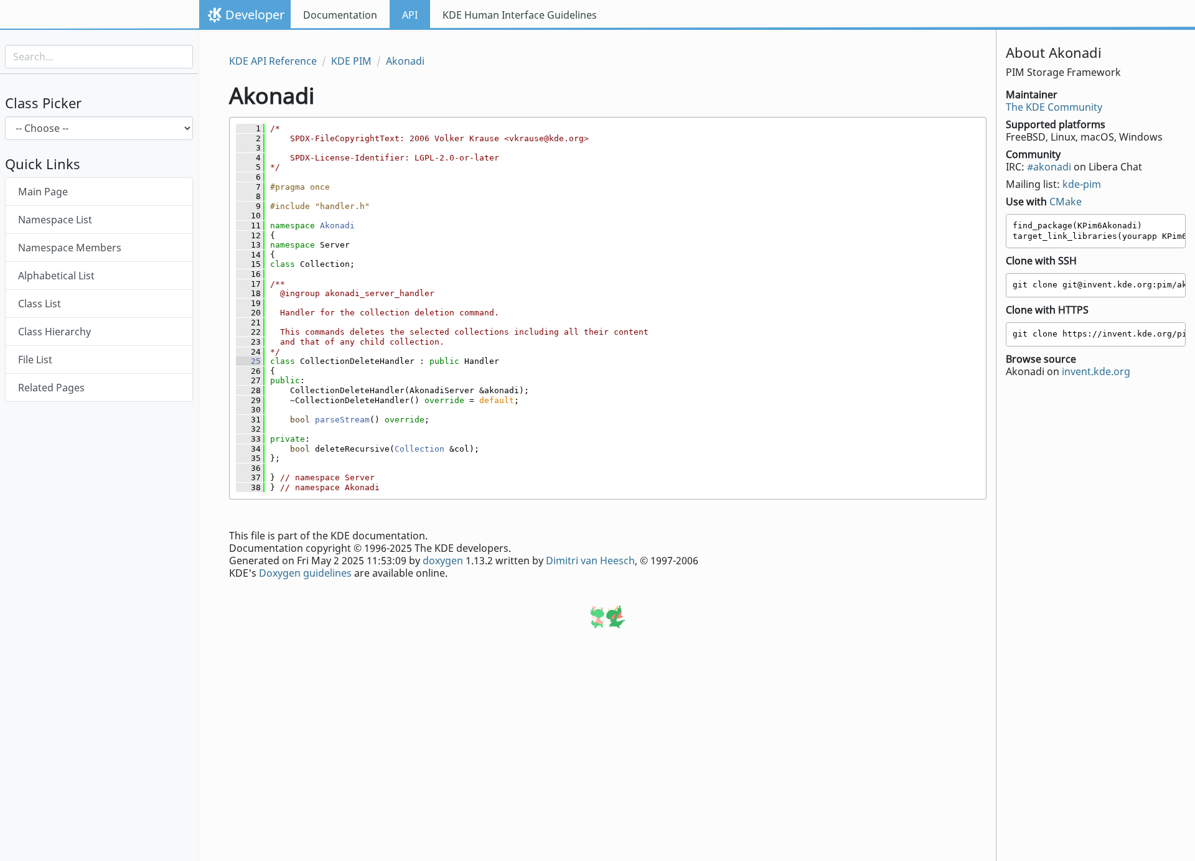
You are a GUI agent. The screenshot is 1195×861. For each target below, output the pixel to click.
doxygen (443, 560)
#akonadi (1049, 167)
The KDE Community (1054, 107)
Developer (254, 14)
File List (35, 359)
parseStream (342, 419)
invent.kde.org (1096, 371)
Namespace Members (69, 247)
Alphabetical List (56, 275)
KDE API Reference (273, 61)
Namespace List (55, 219)
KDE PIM (351, 61)
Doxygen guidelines (305, 573)
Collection (419, 449)
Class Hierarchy (54, 331)
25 (248, 361)
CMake (1065, 201)
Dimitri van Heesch (590, 560)
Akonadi (405, 61)
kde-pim (1081, 184)
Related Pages (51, 387)
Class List (39, 303)
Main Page (43, 191)
